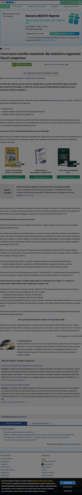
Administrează (67, 487)
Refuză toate (68, 491)
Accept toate (68, 483)
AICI (18, 491)
